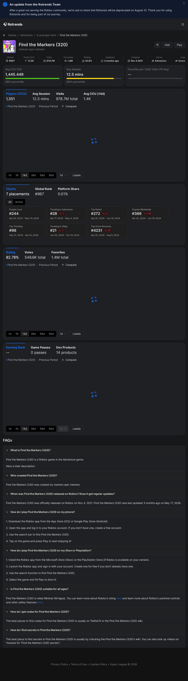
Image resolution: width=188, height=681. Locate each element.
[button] (94, 450)
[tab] (16, 96)
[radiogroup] (31, 175)
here (119, 598)
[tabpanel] (94, 141)
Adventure (26, 35)
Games (12, 35)
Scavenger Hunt (46, 35)
